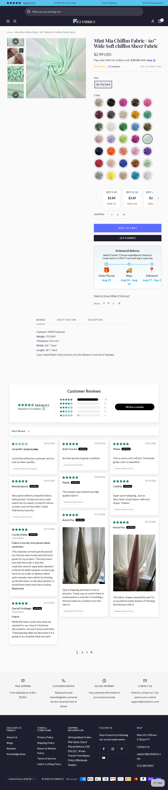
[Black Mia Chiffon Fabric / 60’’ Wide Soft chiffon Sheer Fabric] (111, 102)
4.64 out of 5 (42, 404)
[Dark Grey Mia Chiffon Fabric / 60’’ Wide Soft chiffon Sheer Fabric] (111, 115)
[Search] (14, 21)
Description (95, 320)
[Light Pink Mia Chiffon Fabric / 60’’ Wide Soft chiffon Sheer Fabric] (99, 139)
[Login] (152, 21)
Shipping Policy (45, 742)
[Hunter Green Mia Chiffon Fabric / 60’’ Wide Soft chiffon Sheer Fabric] (99, 127)
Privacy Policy (45, 737)
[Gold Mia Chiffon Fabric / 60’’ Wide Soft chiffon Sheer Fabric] (135, 115)
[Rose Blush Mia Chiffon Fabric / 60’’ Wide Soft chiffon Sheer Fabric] (111, 163)
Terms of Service (46, 758)
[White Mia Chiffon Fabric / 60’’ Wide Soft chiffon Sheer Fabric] (147, 175)
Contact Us (143, 746)
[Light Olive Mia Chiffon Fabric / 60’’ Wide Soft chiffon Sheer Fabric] (147, 127)
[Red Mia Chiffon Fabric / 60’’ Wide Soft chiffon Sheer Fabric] (99, 163)
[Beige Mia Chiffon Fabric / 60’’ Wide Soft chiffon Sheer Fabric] (99, 102)
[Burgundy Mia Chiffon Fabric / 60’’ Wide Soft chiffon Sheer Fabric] (99, 115)
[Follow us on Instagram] (112, 748)
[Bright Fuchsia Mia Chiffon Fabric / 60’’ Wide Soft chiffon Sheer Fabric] (123, 102)
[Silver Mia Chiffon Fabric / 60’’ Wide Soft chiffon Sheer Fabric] (99, 175)
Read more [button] (18, 588)
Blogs (10, 742)
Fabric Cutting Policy (49, 764)
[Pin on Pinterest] (108, 303)
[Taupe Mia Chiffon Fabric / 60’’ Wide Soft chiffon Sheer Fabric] (123, 175)
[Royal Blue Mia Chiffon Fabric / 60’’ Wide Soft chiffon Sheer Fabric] (123, 163)
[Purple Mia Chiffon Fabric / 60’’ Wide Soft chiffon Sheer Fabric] (147, 151)
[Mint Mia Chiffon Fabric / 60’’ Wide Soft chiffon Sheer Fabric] (147, 139)
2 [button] (82, 652)
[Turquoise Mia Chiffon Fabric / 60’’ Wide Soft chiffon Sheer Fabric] (135, 175)
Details (40, 320)
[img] (20, 443)
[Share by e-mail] (119, 303)
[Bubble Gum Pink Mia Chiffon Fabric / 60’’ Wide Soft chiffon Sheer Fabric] (147, 102)
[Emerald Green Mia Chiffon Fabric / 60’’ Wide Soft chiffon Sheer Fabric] (147, 115)
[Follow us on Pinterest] (121, 748)
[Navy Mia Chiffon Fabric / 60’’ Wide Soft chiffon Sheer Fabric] (99, 151)
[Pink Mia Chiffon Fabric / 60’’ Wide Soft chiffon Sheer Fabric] (135, 151)
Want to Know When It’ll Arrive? (112, 295)
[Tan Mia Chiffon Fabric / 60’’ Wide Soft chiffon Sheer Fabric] (123, 115)
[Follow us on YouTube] (103, 757)
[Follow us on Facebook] (103, 748)
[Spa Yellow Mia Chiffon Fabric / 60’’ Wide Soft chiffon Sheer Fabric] (111, 175)
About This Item (66, 320)
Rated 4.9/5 (29, 2)
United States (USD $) (20, 779)
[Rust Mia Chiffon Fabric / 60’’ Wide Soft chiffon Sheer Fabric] (135, 163)
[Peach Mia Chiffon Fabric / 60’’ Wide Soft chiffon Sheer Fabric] (123, 151)
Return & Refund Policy (46, 751)
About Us (12, 737)
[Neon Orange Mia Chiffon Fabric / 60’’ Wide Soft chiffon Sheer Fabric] (111, 151)
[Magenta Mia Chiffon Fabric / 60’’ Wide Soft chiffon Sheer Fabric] (135, 139)
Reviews (11, 748)
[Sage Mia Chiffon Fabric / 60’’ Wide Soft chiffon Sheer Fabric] (147, 163)
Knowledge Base (16, 753)
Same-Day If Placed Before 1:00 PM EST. (79, 746)
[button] (15, 41)
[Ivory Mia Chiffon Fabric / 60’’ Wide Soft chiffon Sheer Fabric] (111, 127)
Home (10, 32)
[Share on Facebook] (104, 303)
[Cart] (159, 21)
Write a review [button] (135, 406)
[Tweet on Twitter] (113, 303)
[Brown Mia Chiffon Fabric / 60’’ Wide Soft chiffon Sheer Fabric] (135, 102)
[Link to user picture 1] (83, 555)
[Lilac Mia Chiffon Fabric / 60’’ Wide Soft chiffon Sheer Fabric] (111, 139)
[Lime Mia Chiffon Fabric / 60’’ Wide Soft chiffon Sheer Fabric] (123, 139)
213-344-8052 (145, 765)
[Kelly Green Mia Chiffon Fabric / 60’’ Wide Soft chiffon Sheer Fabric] (123, 127)
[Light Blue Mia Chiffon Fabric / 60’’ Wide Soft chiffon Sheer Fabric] (135, 127)
